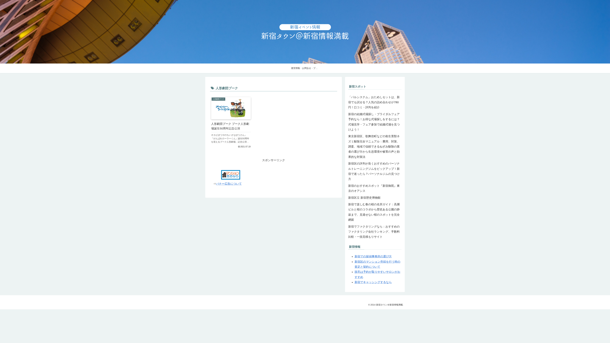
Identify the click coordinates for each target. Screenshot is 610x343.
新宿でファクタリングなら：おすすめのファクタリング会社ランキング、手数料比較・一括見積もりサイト (374, 232)
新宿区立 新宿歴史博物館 (364, 197)
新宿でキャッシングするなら (373, 282)
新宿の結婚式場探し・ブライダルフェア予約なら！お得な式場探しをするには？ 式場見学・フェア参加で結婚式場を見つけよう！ (374, 122)
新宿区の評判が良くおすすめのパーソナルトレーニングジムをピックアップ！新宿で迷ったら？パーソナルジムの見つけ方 (374, 171)
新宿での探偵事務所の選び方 (373, 256)
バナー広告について (229, 183)
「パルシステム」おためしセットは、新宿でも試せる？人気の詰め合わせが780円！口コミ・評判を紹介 (374, 102)
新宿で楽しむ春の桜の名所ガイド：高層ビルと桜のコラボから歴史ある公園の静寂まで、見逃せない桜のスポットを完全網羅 (374, 212)
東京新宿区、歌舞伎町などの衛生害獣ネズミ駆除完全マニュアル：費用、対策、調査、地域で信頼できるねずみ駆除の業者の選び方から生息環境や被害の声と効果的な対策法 (374, 146)
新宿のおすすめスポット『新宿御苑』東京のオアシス (374, 188)
